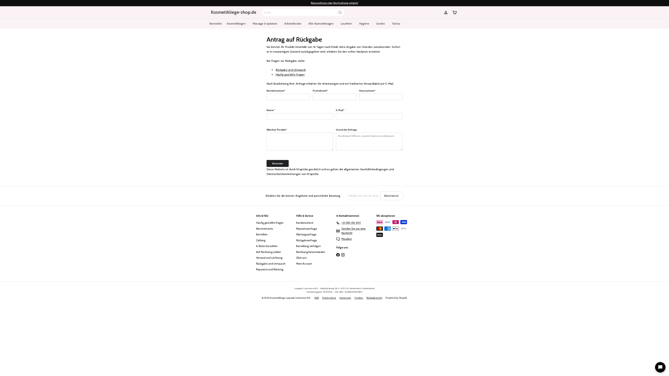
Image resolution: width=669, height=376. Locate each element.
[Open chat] (660, 367)
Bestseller (215, 23)
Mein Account (304, 263)
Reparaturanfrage (306, 228)
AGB (316, 297)
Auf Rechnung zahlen (268, 252)
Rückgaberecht (374, 297)
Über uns (301, 257)
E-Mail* (340, 110)
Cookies (359, 297)
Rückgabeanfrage (306, 240)
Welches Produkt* (277, 129)
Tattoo (396, 23)
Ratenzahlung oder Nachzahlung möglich (334, 3)
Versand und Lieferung (269, 257)
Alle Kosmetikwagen (320, 23)
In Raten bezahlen (267, 246)
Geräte (380, 23)
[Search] (340, 12)
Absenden (277, 163)
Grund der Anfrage (346, 129)
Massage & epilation (265, 23)
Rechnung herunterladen (310, 252)
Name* (271, 110)
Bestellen (261, 234)
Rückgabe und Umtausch (291, 70)
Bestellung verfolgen (308, 246)
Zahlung (261, 240)
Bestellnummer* (276, 90)
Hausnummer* (367, 90)
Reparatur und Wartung (269, 269)
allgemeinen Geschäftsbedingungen (366, 169)
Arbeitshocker (292, 23)
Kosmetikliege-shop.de (233, 12)
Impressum (345, 297)
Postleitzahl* (320, 90)
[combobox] (303, 12)
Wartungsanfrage (306, 234)
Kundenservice (304, 222)
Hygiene (364, 23)
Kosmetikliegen (236, 23)
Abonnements (264, 228)
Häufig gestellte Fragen (290, 74)
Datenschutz (329, 297)
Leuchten (346, 23)
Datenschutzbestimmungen (284, 174)
